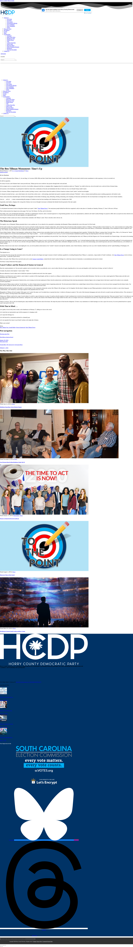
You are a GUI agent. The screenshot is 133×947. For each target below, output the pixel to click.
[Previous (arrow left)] (0, 946)
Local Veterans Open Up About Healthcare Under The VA (12, 462)
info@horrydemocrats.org (22, 682)
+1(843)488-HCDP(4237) (34, 682)
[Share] (3, 945)
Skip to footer (11, 0)
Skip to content (3, 0)
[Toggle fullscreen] (2, 945)
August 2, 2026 (4, 713)
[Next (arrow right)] (2, 946)
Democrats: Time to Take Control (7, 575)
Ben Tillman (3, 327)
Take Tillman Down (42, 208)
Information (16, 515)
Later (80, 10)
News (27, 170)
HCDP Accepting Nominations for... (6, 697)
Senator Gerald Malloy (37, 259)
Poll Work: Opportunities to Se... (6, 710)
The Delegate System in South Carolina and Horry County (12, 631)
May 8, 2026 (3, 740)
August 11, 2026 (4, 700)
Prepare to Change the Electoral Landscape (9, 518)
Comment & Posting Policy (48, 941)
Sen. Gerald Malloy (11, 327)
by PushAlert (88, 13)
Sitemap (34, 941)
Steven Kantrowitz (20, 327)
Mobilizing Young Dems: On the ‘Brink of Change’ (11, 407)
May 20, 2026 (3, 727)
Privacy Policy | (40, 941)
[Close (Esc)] (5, 945)
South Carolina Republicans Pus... (6, 737)
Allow (87, 10)
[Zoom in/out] (0, 945)
